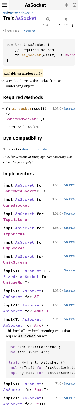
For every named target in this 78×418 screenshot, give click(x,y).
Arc (37, 325)
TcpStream (14, 233)
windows (22, 13)
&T (36, 296)
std (5, 13)
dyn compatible (34, 149)
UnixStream (15, 262)
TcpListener (16, 219)
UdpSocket (14, 248)
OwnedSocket (16, 205)
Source (29, 31)
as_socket (31, 55)
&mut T (41, 310)
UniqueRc (12, 282)
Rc (36, 403)
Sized (9, 276)
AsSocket (35, 5)
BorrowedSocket (21, 119)
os (11, 13)
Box (37, 389)
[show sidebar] (4, 5)
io (31, 13)
